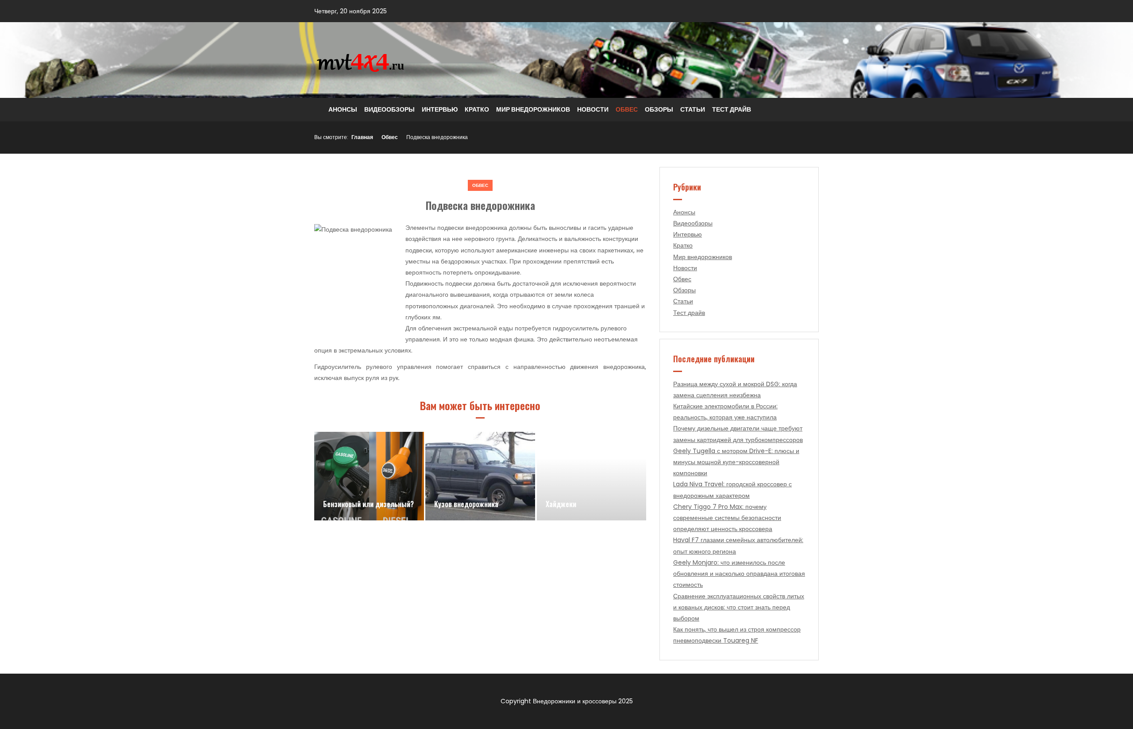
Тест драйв (731, 109)
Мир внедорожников (533, 109)
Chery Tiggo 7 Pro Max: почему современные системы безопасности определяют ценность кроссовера (727, 517)
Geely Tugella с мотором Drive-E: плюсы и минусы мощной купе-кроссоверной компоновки (736, 461)
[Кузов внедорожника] (480, 476)
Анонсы (342, 109)
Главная (362, 137)
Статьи (692, 109)
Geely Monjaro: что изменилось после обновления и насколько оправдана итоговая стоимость (739, 573)
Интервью (440, 109)
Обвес (627, 109)
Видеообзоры (389, 109)
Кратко (477, 109)
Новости (593, 109)
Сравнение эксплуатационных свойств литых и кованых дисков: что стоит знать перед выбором (738, 607)
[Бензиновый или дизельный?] (369, 476)
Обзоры (659, 109)
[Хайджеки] (592, 476)
